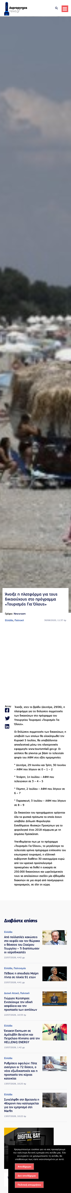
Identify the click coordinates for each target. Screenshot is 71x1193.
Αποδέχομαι (24, 1166)
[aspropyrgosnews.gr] (15, 15)
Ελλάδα (9, 620)
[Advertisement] (35, 663)
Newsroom (20, 614)
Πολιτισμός (20, 968)
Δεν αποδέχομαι (27, 1175)
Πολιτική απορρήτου (29, 1184)
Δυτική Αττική (11, 993)
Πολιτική (19, 620)
